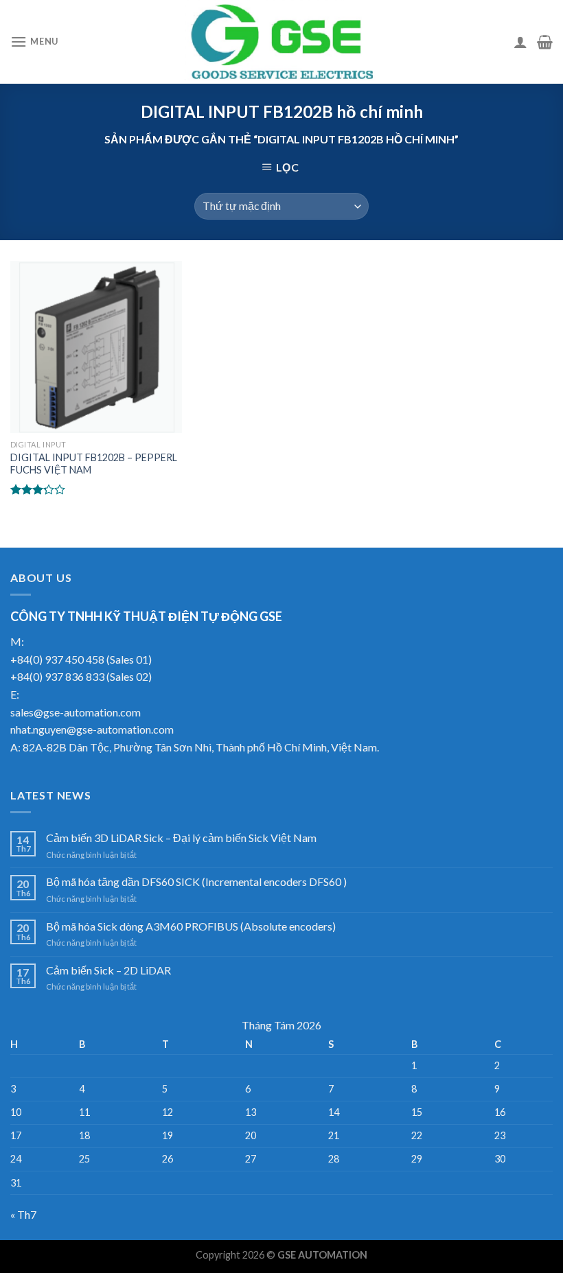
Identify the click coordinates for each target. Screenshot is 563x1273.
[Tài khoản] (520, 42)
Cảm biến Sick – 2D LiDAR (108, 970)
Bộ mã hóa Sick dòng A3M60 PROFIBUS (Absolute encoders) (191, 926)
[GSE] (281, 42)
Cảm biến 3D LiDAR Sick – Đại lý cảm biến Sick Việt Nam (181, 837)
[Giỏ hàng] (545, 42)
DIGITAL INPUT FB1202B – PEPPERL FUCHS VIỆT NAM (93, 464)
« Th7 (23, 1214)
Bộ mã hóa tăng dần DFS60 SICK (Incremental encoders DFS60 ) (196, 881)
